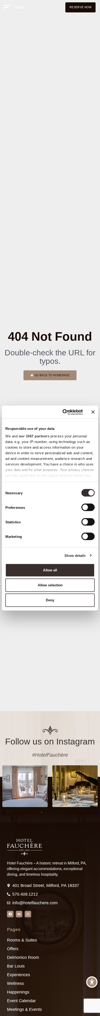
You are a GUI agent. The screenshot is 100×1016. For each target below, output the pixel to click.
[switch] (88, 507)
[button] (41, 812)
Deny (50, 600)
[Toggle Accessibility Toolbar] (91, 982)
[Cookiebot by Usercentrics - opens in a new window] (63, 412)
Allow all (50, 570)
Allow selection (50, 585)
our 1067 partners (34, 436)
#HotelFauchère (50, 755)
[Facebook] (10, 914)
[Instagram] (28, 914)
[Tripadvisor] (19, 914)
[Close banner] (93, 412)
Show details (75, 555)
